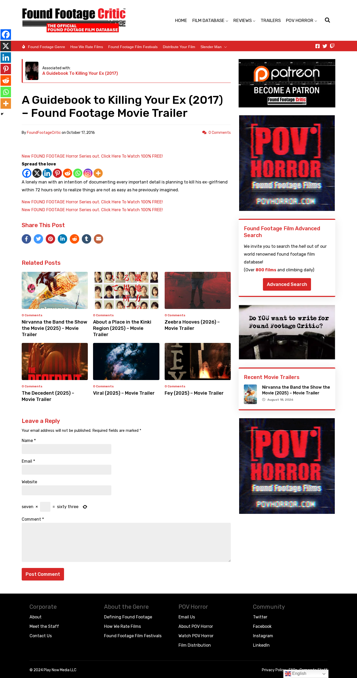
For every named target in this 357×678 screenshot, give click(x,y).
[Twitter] (325, 46)
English (298, 673)
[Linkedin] (47, 173)
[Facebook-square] (317, 46)
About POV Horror (196, 626)
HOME (181, 20)
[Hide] (2, 114)
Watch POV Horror (196, 635)
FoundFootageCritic (44, 132)
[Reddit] (67, 173)
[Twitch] (332, 46)
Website (29, 482)
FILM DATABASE (208, 20)
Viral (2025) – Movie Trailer (124, 393)
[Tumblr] (86, 239)
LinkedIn (261, 645)
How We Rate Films (86, 47)
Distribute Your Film (179, 47)
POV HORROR (299, 20)
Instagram (263, 635)
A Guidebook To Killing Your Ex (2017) (80, 73)
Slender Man (211, 47)
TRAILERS (271, 20)
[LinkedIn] (62, 239)
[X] (37, 173)
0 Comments (220, 132)
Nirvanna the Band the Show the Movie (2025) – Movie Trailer (54, 328)
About (36, 616)
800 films (266, 269)
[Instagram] (88, 173)
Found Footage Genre (46, 47)
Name (29, 441)
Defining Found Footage (128, 616)
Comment (33, 519)
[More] (98, 173)
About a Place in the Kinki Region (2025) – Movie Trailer (122, 328)
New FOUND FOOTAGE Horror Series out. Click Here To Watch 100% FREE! (92, 156)
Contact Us (41, 635)
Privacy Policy (274, 670)
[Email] (98, 239)
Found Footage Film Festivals (133, 47)
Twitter (260, 616)
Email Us (187, 616)
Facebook (262, 626)
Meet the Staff (44, 626)
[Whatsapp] (77, 173)
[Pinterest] (57, 173)
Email (28, 461)
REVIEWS (242, 20)
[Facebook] (26, 173)
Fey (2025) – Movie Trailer (194, 393)
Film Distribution (195, 645)
